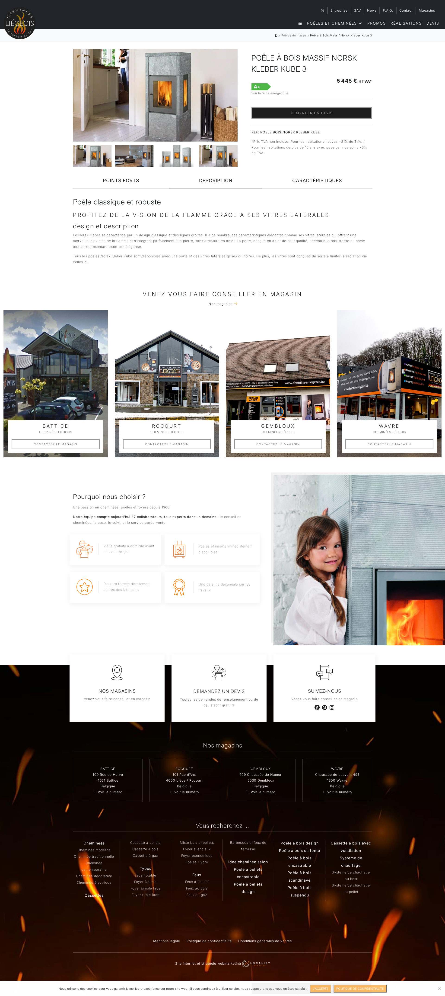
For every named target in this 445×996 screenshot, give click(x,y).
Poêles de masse (293, 35)
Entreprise (339, 10)
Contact (406, 10)
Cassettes (94, 895)
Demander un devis (312, 113)
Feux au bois (196, 888)
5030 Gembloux (261, 780)
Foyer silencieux (197, 849)
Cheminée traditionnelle (94, 856)
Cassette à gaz (145, 855)
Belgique (108, 786)
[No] (439, 988)
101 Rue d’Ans (184, 774)
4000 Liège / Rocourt (184, 780)
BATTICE (107, 769)
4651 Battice (107, 780)
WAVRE (337, 769)
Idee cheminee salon (248, 862)
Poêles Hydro (196, 862)
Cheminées (94, 843)
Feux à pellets (197, 882)
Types (145, 868)
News (372, 10)
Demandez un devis (219, 691)
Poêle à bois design (300, 843)
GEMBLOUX (261, 769)
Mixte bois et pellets (197, 842)
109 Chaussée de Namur (261, 774)
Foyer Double (145, 882)
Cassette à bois (145, 849)
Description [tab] (215, 180)
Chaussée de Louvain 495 (337, 774)
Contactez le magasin (55, 444)
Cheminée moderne (94, 850)
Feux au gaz (197, 895)
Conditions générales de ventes (265, 941)
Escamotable (145, 875)
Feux (196, 875)
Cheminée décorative (94, 876)
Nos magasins (220, 304)
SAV (357, 10)
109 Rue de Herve (108, 774)
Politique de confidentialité (209, 941)
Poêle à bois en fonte (299, 850)
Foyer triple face (145, 895)
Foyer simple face (145, 888)
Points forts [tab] (121, 180)
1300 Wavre (337, 780)
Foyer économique (197, 855)
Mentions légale (166, 941)
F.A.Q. (388, 10)
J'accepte (320, 988)
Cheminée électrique (93, 882)
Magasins (427, 10)
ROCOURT (184, 769)
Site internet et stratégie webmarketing (208, 963)
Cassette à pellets (145, 842)
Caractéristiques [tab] (317, 180)
